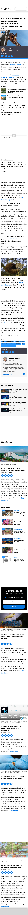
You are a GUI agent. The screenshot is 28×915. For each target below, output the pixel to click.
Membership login (21, 8)
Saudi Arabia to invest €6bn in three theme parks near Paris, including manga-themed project (19, 552)
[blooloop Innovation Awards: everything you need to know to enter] (5, 403)
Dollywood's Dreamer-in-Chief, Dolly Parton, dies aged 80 (19, 523)
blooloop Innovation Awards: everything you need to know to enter (17, 404)
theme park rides (18, 529)
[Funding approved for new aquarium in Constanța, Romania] (14, 454)
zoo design (4, 343)
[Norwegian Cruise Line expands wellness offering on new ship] (7, 512)
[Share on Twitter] (5, 56)
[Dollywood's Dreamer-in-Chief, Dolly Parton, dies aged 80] (7, 522)
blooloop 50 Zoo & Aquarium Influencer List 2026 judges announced (11, 728)
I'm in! (14, 606)
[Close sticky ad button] (27, 909)
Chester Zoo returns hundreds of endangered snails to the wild (12, 777)
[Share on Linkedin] (2, 56)
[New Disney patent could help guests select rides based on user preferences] (7, 559)
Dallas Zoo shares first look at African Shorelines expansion (11, 866)
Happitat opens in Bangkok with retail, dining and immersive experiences (16, 97)
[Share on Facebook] (12, 56)
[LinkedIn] (24, 374)
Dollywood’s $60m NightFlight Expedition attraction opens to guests (19, 533)
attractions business (7, 346)
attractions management (8, 341)
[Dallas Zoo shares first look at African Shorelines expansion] (14, 849)
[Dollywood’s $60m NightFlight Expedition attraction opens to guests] (7, 531)
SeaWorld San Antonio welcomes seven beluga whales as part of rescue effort (13, 636)
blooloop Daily (9, 597)
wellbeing (16, 510)
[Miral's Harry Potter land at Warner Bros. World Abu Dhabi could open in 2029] (7, 540)
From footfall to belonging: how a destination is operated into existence (16, 91)
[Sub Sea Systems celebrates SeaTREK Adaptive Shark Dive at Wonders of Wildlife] (5, 397)
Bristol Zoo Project (15, 64)
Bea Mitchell (10, 48)
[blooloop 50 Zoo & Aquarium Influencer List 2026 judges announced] (14, 712)
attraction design (20, 341)
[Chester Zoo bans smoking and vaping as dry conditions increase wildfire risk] (5, 390)
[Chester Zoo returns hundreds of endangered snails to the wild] (14, 762)
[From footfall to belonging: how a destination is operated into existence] (3, 91)
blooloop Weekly (19, 597)
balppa (10, 343)
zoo (5, 322)
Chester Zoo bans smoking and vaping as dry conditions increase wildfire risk (18, 391)
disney (15, 557)
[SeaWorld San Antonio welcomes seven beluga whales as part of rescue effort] (14, 620)
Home (2, 13)
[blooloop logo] (9, 9)
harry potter (17, 538)
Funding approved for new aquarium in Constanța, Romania (13, 469)
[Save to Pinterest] (9, 56)
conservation (13, 239)
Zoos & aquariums (10, 13)
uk (14, 346)
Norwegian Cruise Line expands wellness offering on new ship (19, 514)
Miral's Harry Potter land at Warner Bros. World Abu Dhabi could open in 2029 (19, 542)
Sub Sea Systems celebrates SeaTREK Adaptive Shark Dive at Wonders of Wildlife (17, 397)
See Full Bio (7, 374)
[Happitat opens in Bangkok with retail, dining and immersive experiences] (3, 97)
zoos (23, 343)
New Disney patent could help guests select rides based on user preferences (20, 561)
